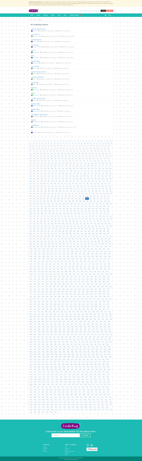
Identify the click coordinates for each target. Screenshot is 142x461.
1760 (35, 341)
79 (93, 145)
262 (70, 165)
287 (78, 168)
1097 (81, 258)
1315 (50, 286)
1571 (99, 316)
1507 (92, 309)
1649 (85, 326)
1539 (55, 314)
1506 (88, 309)
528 (31, 196)
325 (48, 173)
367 (34, 178)
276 (37, 168)
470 (75, 188)
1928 (63, 361)
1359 (63, 291)
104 (90, 148)
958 (106, 241)
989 (53, 246)
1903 (43, 359)
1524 (77, 311)
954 (92, 241)
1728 (74, 336)
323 (41, 173)
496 (85, 191)
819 (92, 226)
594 (102, 201)
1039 (89, 251)
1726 (66, 336)
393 (45, 181)
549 (105, 196)
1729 (78, 336)
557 (51, 198)
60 (36, 145)
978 (96, 243)
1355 (47, 291)
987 (45, 246)
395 (52, 181)
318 (106, 171)
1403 (80, 296)
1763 (47, 341)
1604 (64, 321)
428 (87, 183)
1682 (55, 331)
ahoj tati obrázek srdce (38, 29)
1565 (75, 316)
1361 (71, 291)
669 (50, 211)
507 (41, 193)
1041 (97, 251)
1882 (39, 356)
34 (42, 143)
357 (81, 176)
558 (55, 198)
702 (90, 213)
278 (45, 168)
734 (38, 218)
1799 (107, 344)
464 (52, 188)
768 (73, 221)
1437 (51, 301)
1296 (55, 284)
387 (107, 178)
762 (52, 221)
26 (101, 140)
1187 (105, 268)
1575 (31, 319)
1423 (78, 299)
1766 (59, 341)
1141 (90, 263)
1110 (51, 261)
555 (44, 198)
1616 (31, 324)
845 (104, 228)
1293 (43, 284)
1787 (59, 344)
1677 (35, 331)
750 (94, 218)
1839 (109, 349)
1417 (54, 299)
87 (36, 148)
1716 (111, 334)
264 (77, 165)
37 (51, 143)
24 (95, 140)
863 (89, 231)
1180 (77, 268)
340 (103, 173)
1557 (42, 316)
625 (49, 206)
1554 (31, 316)
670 (53, 211)
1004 (110, 246)
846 (108, 228)
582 (58, 201)
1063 (105, 253)
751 (97, 218)
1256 (55, 279)
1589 (87, 319)
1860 (31, 354)
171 (76, 155)
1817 (101, 346)
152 (93, 153)
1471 (108, 304)
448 (78, 186)
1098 (85, 258)
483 (38, 191)
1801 (35, 346)
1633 (100, 324)
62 (42, 145)
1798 (103, 344)
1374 (43, 294)
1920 (31, 361)
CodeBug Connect (75, 15)
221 (87, 160)
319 (109, 171)
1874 (89, 354)
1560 (54, 316)
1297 (59, 284)
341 (106, 173)
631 (71, 206)
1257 (59, 279)
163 (48, 155)
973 (78, 243)
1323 (82, 286)
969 (64, 243)
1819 (109, 346)
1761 (39, 341)
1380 (66, 294)
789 (67, 223)
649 (56, 208)
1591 (95, 319)
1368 (100, 291)
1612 (97, 321)
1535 (39, 314)
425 (76, 183)
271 (103, 165)
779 (30, 223)
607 (68, 203)
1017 (80, 248)
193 (69, 158)
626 (53, 206)
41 (63, 143)
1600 (47, 321)
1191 (39, 271)
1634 (105, 324)
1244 (88, 276)
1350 (108, 289)
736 (45, 218)
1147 (31, 266)
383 (92, 178)
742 (66, 218)
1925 (51, 361)
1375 (46, 294)
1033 (64, 251)
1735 (102, 336)
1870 (73, 354)
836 (71, 228)
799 (102, 223)
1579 (46, 319)
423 (69, 183)
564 (76, 198)
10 (54, 140)
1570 (95, 316)
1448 (96, 301)
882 (78, 233)
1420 (66, 299)
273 (110, 165)
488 (56, 191)
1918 (103, 359)
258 (55, 165)
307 (67, 171)
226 (105, 160)
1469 (100, 304)
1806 (56, 346)
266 (84, 165)
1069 (48, 256)
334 (81, 173)
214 (63, 160)
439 (45, 186)
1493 (35, 309)
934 (102, 238)
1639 (43, 326)
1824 (47, 349)
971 (71, 243)
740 (59, 218)
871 (38, 233)
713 (48, 216)
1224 (90, 273)
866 (100, 231)
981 (106, 243)
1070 (52, 256)
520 (86, 193)
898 (56, 236)
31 (33, 143)
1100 (93, 258)
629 (64, 206)
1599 (43, 321)
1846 (55, 351)
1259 (67, 279)
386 (103, 178)
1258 (63, 279)
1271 (35, 281)
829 (45, 228)
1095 (72, 258)
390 (34, 181)
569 (94, 198)
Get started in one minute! (94, 10)
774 (94, 221)
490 (64, 191)
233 (49, 163)
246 (96, 163)
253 (37, 165)
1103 (105, 258)
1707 (76, 334)
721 (75, 216)
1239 (67, 276)
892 (34, 236)
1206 (99, 271)
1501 (67, 309)
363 (102, 176)
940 (41, 241)
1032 (60, 251)
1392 (35, 296)
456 (106, 186)
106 (97, 148)
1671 (93, 329)
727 (96, 216)
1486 (87, 306)
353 (66, 176)
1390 (108, 294)
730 (107, 216)
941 (45, 241)
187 (48, 158)
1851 (76, 351)
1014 (68, 248)
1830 (72, 349)
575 (34, 201)
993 (67, 246)
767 (70, 221)
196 (80, 158)
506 (38, 193)
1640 (47, 326)
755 (111, 218)
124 (77, 150)
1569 (91, 316)
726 (93, 216)
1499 (59, 309)
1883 (43, 356)
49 (87, 143)
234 (52, 163)
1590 (91, 319)
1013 (64, 248)
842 (93, 228)
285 (70, 168)
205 (31, 160)
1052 (60, 253)
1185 (97, 268)
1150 (42, 266)
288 (81, 168)
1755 (97, 339)
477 (99, 188)
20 (83, 140)
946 (63, 241)
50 (90, 143)
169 (69, 155)
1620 (47, 324)
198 (86, 158)
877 (59, 233)
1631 (92, 324)
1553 (110, 314)
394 (49, 181)
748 (86, 218)
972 (74, 243)
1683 (60, 331)
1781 (35, 344)
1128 (39, 263)
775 (98, 221)
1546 (83, 314)
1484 (79, 306)
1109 (47, 261)
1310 (31, 286)
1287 (99, 281)
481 (30, 191)
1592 (99, 319)
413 (34, 183)
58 (30, 145)
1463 (75, 304)
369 (42, 178)
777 (105, 221)
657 (85, 208)
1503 (75, 309)
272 (106, 165)
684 (104, 211)
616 (100, 203)
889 (104, 233)
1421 (70, 299)
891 (30, 236)
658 (89, 208)
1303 (84, 284)
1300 (71, 284)
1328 (102, 286)
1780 (31, 344)
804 (38, 226)
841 (90, 228)
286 (74, 168)
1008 (43, 248)
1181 (81, 268)
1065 (31, 256)
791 (74, 223)
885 (89, 233)
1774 (91, 341)
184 (38, 158)
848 (34, 231)
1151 (46, 266)
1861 (35, 354)
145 (68, 153)
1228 (106, 273)
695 (64, 213)
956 (99, 241)
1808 (64, 346)
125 (81, 150)
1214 (50, 273)
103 (87, 148)
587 (77, 201)
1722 (50, 336)
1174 (54, 268)
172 (79, 155)
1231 (35, 276)
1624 (63, 324)
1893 (85, 356)
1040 (93, 251)
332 (74, 173)
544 (87, 196)
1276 (54, 281)
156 (106, 153)
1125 (108, 261)
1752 (86, 339)
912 (107, 236)
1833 (84, 349)
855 (60, 231)
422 (65, 183)
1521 (66, 311)
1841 (35, 351)
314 (92, 171)
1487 (92, 306)
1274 (47, 281)
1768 (67, 341)
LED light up (35, 125)
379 (77, 178)
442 (56, 186)
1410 (109, 296)
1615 (109, 321)
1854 (88, 351)
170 (73, 155)
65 (51, 145)
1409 (104, 296)
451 (88, 186)
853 (52, 231)
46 (78, 143)
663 (108, 208)
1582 (58, 319)
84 (109, 145)
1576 (35, 319)
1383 (79, 294)
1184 (93, 268)
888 (101, 233)
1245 (92, 276)
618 (107, 203)
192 (66, 158)
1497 (51, 309)
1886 (56, 356)
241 (78, 163)
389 (31, 181)
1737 (110, 336)
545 (91, 196)
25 (98, 140)
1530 (101, 311)
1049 (47, 253)
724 (86, 216)
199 (90, 158)
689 (42, 213)
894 (42, 236)
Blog (59, 15)
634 (82, 206)
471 (78, 188)
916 (37, 238)
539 (69, 196)
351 (59, 176)
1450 (104, 301)
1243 (83, 276)
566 (83, 198)
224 (98, 160)
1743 (50, 339)
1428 (98, 299)
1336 (51, 289)
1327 (98, 286)
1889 (69, 356)
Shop (65, 15)
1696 (31, 334)
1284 (87, 281)
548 (101, 196)
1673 (101, 329)
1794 (87, 344)
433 (105, 183)
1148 (35, 266)
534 (52, 196)
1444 (79, 301)
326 (52, 173)
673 (64, 211)
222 (91, 160)
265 (81, 165)
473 (85, 188)
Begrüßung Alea (36, 39)
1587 (79, 319)
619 (111, 203)
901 (67, 236)
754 (107, 218)
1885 (52, 356)
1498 (55, 309)
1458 (55, 304)
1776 (99, 341)
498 (93, 191)
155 (103, 153)
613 (89, 203)
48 (84, 143)
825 (31, 228)
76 (84, 145)
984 (34, 246)
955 (95, 241)
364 (106, 176)
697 (71, 213)
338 (96, 173)
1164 (97, 266)
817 (85, 226)
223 (94, 160)
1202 (82, 271)
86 (33, 148)
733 (34, 218)
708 (31, 216)
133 (109, 150)
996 (78, 246)
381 (84, 178)
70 (67, 145)
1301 (76, 284)
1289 (108, 281)
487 (53, 191)
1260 (71, 279)
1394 (43, 296)
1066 (35, 256)
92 (51, 148)
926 (73, 238)
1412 (35, 299)
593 (98, 201)
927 (77, 238)
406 (93, 181)
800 (106, 223)
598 (34, 203)
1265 (91, 279)
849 (38, 231)
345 (38, 176)
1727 (70, 336)
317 (102, 171)
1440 (63, 301)
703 (93, 213)
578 (44, 201)
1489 (100, 306)
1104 (109, 258)
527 (111, 193)
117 (53, 150)
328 (59, 173)
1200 (74, 271)
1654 (105, 326)
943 (52, 241)
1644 (64, 326)
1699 (43, 334)
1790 (71, 344)
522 (93, 193)
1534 (35, 314)
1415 (46, 299)
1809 (69, 346)
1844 (47, 351)
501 (103, 191)
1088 (43, 258)
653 (71, 208)
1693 (102, 331)
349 (52, 176)
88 (39, 148)
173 (83, 155)
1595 (111, 319)
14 (66, 140)
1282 (79, 281)
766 (66, 221)
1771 (79, 341)
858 (71, 231)
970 (67, 243)
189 (55, 158)
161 (41, 155)
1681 (51, 331)
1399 (63, 296)
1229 (111, 273)
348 (49, 176)
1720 (42, 336)
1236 (55, 276)
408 (100, 181)
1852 (80, 351)
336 (88, 173)
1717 (31, 336)
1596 (31, 321)
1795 (91, 344)
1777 (103, 341)
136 (37, 153)
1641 (52, 326)
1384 (83, 294)
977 (92, 243)
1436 (47, 301)
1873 (85, 354)
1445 (84, 301)
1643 (60, 326)
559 (58, 198)
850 (42, 231)
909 (97, 236)
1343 (79, 289)
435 (30, 186)
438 (41, 186)
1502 (71, 309)
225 (102, 160)
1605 (68, 321)
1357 (55, 291)
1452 (31, 304)
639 (101, 206)
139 (48, 153)
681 (93, 211)
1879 (109, 354)
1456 (47, 304)
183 (34, 158)
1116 (73, 261)
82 (103, 145)
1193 (46, 271)
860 (78, 231)
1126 (31, 263)
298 (34, 171)
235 (56, 163)
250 (110, 163)
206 (34, 160)
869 (31, 233)
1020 (92, 248)
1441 (67, 301)
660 (96, 208)
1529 (97, 311)
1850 (72, 351)
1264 (87, 279)
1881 (35, 356)
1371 (31, 294)
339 (99, 173)
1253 (43, 279)
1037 (80, 251)
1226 (98, 273)
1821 (35, 349)
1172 (46, 268)
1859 (109, 351)
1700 (47, 334)
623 (42, 206)
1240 (71, 276)
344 (34, 176)
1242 (79, 276)
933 (98, 238)
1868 (64, 354)
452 (92, 186)
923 (62, 238)
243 (85, 163)
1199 (70, 271)
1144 (101, 263)
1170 (39, 268)
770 (81, 221)
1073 (64, 256)
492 (71, 191)
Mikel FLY (34, 88)
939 (38, 241)
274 (30, 168)
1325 (90, 286)
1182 (85, 268)
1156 (65, 266)
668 (46, 211)
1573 (107, 316)
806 (46, 226)
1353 (39, 291)
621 (34, 206)
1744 (54, 339)
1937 (100, 361)
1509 (100, 309)
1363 (79, 291)
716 (58, 216)
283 (63, 168)
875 (52, 233)
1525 (81, 311)
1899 (110, 356)
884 (86, 233)
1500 (63, 309)
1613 (101, 321)
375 (63, 178)
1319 (66, 286)
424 (73, 183)
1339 (63, 289)
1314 (46, 286)
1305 (92, 284)
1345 (87, 289)
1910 (72, 359)
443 (59, 186)
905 (82, 236)
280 (52, 168)
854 (56, 231)
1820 (31, 349)
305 (60, 171)
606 (64, 203)
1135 (66, 263)
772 (87, 221)
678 (82, 211)
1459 (59, 304)
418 (51, 183)
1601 (51, 321)
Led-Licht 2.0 (35, 34)
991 (60, 246)
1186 (101, 268)
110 (30, 150)
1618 (39, 324)
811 (64, 226)
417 (48, 183)
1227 (102, 273)
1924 (47, 361)
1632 (96, 324)
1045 (31, 253)
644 (38, 208)
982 (110, 243)
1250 (31, 279)
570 (98, 198)
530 (38, 196)
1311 (35, 286)
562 (69, 198)
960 (31, 243)
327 (56, 173)
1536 (43, 314)
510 (52, 193)
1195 (54, 271)
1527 (89, 311)
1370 (108, 291)
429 (91, 183)
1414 (42, 299)
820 (96, 226)
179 (103, 155)
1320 (70, 286)
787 (59, 223)
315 (95, 171)
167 (62, 155)
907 (89, 236)
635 (86, 206)
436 (34, 186)
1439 (59, 301)
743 (69, 218)
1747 (66, 339)
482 (34, 191)
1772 (83, 341)
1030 (51, 251)
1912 (80, 359)
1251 (35, 279)
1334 (43, 289)
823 (107, 226)
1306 (96, 284)
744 (73, 218)
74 (79, 145)
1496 (47, 309)
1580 (50, 319)
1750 (78, 339)
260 (62, 165)
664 (31, 211)
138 (44, 153)
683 (101, 211)
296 (110, 168)
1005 (31, 248)
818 (89, 226)
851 (45, 231)
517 (76, 193)
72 (73, 145)
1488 (96, 306)
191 (62, 158)
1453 (35, 304)
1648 (80, 326)
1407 (96, 296)
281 (55, 168)
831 (53, 228)
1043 (105, 251)
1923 (43, 361)
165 (55, 155)
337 (92, 173)
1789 (67, 344)
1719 (38, 336)
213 (59, 160)
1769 (71, 341)
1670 (89, 329)
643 (34, 208)
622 (38, 206)
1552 (106, 314)
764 (59, 221)
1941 (35, 364)
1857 (100, 351)
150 (86, 153)
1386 (91, 294)
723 (82, 216)
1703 (60, 334)
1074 (68, 256)
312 (85, 171)
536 (59, 196)
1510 (104, 309)
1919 (107, 359)
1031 (56, 251)
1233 (43, 276)
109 (108, 148)
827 (38, 228)
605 (60, 203)
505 (34, 193)
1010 (52, 248)
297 (30, 171)
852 (49, 231)
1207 (103, 271)
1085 (31, 258)
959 (109, 241)
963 (42, 243)
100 (76, 148)
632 (75, 206)
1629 (84, 324)
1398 (59, 296)
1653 (101, 326)
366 (31, 178)
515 (69, 193)
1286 (95, 281)
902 (71, 236)
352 (63, 176)
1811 (77, 346)
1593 (103, 319)
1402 (75, 296)
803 (34, 226)
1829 (68, 349)
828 (42, 228)
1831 (76, 349)
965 (49, 243)
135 (34, 153)
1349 (104, 289)
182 (30, 158)
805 (42, 226)
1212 (43, 273)
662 (104, 208)
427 (84, 183)
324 (45, 173)
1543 (71, 314)
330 (67, 173)
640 (104, 206)
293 (99, 168)
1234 (47, 276)
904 (78, 236)
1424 (82, 299)
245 (92, 163)
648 (53, 208)
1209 (31, 273)
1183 (89, 268)
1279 (67, 281)
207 (38, 160)
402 (78, 181)
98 (70, 148)
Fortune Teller (35, 104)
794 (84, 223)
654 (75, 208)
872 (41, 233)
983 (31, 246)
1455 (43, 304)
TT (32, 130)
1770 (75, 341)
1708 (80, 334)
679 (86, 211)
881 (74, 233)
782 (41, 223)
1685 (68, 331)
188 (52, 158)
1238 (63, 276)
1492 (31, 309)
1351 (31, 291)
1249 (108, 276)
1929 (67, 361)
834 (64, 228)
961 (34, 243)
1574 (110, 316)
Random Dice (35, 109)
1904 (47, 359)
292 (96, 168)
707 (108, 213)
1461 (67, 304)
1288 (104, 281)
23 (92, 140)
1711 (92, 334)
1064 (109, 253)
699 (79, 213)
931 (91, 238)
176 (93, 155)
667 (42, 211)
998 (85, 246)
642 (31, 208)
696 (68, 213)
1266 (95, 279)
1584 (67, 319)
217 (73, 160)
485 (45, 191)
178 (100, 155)
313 (88, 171)
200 (94, 158)
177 (96, 155)
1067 (39, 256)
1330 (110, 286)
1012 (60, 248)
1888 (64, 356)
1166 (105, 266)
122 (70, 150)
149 (82, 153)
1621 (51, 324)
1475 (43, 306)
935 (105, 238)
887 (97, 233)
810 (61, 226)
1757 (105, 339)
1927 (59, 361)
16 (71, 140)
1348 (100, 289)
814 (75, 226)
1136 (70, 263)
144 (65, 153)
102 (83, 148)
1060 (92, 253)
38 (54, 143)
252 (34, 165)
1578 (42, 319)
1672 (97, 329)
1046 (35, 253)
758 (37, 221)
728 (100, 216)
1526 (85, 311)
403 (81, 181)
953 (88, 241)
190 (59, 158)
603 (53, 203)
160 (37, 155)
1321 (74, 286)
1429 (102, 299)
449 (81, 186)
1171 (43, 268)
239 (70, 163)
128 (91, 150)
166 (59, 155)
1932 (79, 361)
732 (30, 218)
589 (84, 201)
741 (62, 218)
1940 (31, 364)
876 (56, 233)
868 (108, 231)
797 (95, 223)
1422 (74, 299)
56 (108, 143)
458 (31, 188)
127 (88, 150)
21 (86, 140)
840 (86, 228)
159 (34, 155)
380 (81, 178)
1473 (35, 306)
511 (55, 193)
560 (62, 198)
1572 (103, 316)
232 (45, 163)
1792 (79, 344)
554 (41, 198)
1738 (31, 339)
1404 (84, 296)
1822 (39, 349)
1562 (62, 316)
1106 (35, 261)
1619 (43, 324)
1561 (58, 316)
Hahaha (33, 120)
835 (67, 228)
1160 (81, 266)
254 (41, 165)
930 (88, 238)
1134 (62, 263)
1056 (76, 253)
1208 (107, 271)
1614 (105, 321)
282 (59, 168)
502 (107, 191)
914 (30, 238)
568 (91, 198)
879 (67, 233)
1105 (31, 261)
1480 (63, 306)
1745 (58, 339)
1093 (64, 258)
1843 (43, 351)
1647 (76, 326)
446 (70, 186)
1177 (65, 268)
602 (49, 203)
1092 (60, 258)
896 (49, 236)
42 (66, 143)
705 (101, 213)
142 (58, 153)
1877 (101, 354)
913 (111, 236)
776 (101, 221)
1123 (100, 261)
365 (110, 176)
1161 (85, 266)
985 (38, 246)
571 (101, 198)
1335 (47, 289)
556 (48, 198)
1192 (42, 271)
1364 (83, 291)
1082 (101, 256)
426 (80, 183)
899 (60, 236)
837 (75, 228)
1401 (71, 296)
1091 (56, 258)
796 (91, 223)
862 (85, 231)
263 (73, 165)
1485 (83, 306)
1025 (31, 251)
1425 (86, 299)
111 (33, 150)
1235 (51, 276)
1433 (35, 301)
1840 (31, 351)
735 (41, 218)
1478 (55, 306)
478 (103, 188)
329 (63, 173)
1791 (75, 344)
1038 (84, 251)
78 (90, 145)
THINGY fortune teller (38, 98)
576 (37, 201)
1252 (39, 279)
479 (106, 188)
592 (94, 201)
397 (59, 181)
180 (107, 155)
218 (77, 160)
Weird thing (35, 45)
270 (99, 165)
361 (95, 176)
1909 (68, 359)
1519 (58, 311)
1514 (38, 311)
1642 (56, 326)
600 (41, 203)
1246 (96, 276)
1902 (39, 359)
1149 (39, 266)
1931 (75, 361)
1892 (81, 356)
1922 (39, 361)
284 (67, 168)
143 (62, 153)
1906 (55, 359)
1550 (99, 314)
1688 (81, 331)
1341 (71, 289)
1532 (109, 311)
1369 (104, 291)
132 (105, 150)
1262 (79, 279)
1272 (39, 281)
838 (79, 228)
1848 (64, 351)
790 (70, 223)
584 (66, 201)
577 (41, 201)
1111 (54, 261)
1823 (43, 349)
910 (100, 236)
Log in (103, 10)
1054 (68, 253)
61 (39, 145)
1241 (75, 276)
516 (72, 193)
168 (66, 155)
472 (82, 188)
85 (30, 148)
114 (43, 150)
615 (96, 203)
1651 (93, 326)
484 (42, 191)
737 (48, 218)
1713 (99, 334)
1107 (39, 261)
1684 (64, 331)
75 (81, 145)
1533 (31, 314)
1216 (58, 273)
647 (49, 208)
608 (71, 203)
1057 (80, 253)
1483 (75, 306)
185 (41, 158)
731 (111, 216)
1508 (96, 309)
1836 (97, 349)
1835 (93, 349)
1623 (59, 324)
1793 (83, 344)
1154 (58, 266)
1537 (47, 314)
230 (38, 163)
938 (34, 241)
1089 (48, 258)
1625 (67, 324)
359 (88, 176)
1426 (90, 299)
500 (100, 191)
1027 (39, 251)
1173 (50, 268)
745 (76, 218)
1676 (31, 331)
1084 (109, 256)
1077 (80, 256)
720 (72, 216)
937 (30, 241)
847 (31, 231)
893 (38, 236)
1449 (100, 301)
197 (83, 158)
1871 (77, 354)
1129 (43, 263)
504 (31, 193)
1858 (104, 351)
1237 (59, 276)
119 (60, 150)
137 (41, 153)
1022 (100, 248)
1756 (101, 339)
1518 (54, 311)
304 (56, 171)
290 (89, 168)
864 (93, 231)
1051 (56, 253)
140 (51, 153)
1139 (82, 263)
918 (44, 238)
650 (60, 208)
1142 (93, 263)
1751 (82, 339)
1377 (54, 294)
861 (82, 231)
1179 (73, 268)
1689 (85, 331)
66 (55, 145)
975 (85, 243)
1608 (80, 321)
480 (110, 188)
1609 (85, 321)
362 (99, 176)
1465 (83, 304)
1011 (56, 248)
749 (90, 218)
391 (38, 181)
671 (57, 211)
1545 (79, 314)
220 (84, 160)
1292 (39, 284)
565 (80, 198)
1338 (59, 289)
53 (99, 143)
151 (89, 153)
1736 (106, 336)
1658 (39, 329)
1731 (86, 336)
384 (96, 178)
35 (45, 143)
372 (52, 178)
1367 (95, 291)
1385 (87, 294)
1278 (62, 281)
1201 (78, 271)
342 (110, 173)
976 (88, 243)
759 (41, 221)
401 (74, 181)
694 (60, 213)
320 (31, 173)
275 (34, 168)
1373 (39, 294)
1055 (72, 253)
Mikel (33, 93)
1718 (35, 336)
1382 (75, 294)
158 (30, 155)
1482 (71, 306)
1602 (55, 321)
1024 (108, 248)
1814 (89, 346)
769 (77, 221)
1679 (43, 331)
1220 (74, 273)
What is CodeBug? (83, 10)
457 (109, 186)
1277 (59, 281)
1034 (68, 251)
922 (59, 238)
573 (108, 198)
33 (39, 143)
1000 (93, 246)
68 (61, 145)
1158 (73, 266)
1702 (55, 334)
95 (60, 148)
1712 (96, 334)
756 (30, 221)
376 (66, 178)
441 (52, 186)
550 (108, 196)
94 (58, 148)
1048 (43, 253)
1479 (59, 306)
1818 (105, 346)
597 (30, 203)
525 (104, 193)
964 (45, 243)
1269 (108, 279)
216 (70, 160)
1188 (109, 268)
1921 (35, 361)
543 (84, 196)
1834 (89, 349)
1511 (108, 309)
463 (49, 188)
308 (71, 171)
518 (79, 193)
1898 (106, 356)
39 (57, 143)
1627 (76, 324)
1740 (39, 339)
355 (73, 176)
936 (109, 238)
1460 (63, 304)
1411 (31, 299)
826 (34, 228)
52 (96, 143)
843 (97, 228)
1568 (87, 316)
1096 (77, 258)
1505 (84, 309)
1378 (58, 294)
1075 (72, 256)
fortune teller (35, 61)
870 (34, 233)
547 (98, 196)
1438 (55, 301)
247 (99, 163)
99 (73, 148)
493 (74, 191)
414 (37, 183)
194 (73, 158)
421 (62, 183)
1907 (60, 359)
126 (84, 150)
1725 (62, 336)
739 (55, 218)
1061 (96, 253)
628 (60, 206)
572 (105, 198)
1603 (59, 321)
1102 (101, 258)
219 (80, 160)
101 (80, 148)
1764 (51, 341)
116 (50, 150)
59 (33, 145)
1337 (55, 289)
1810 (73, 346)
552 (34, 198)
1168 (31, 268)
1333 (39, 289)
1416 (50, 299)
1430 (106, 299)
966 (53, 243)
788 (63, 223)
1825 (51, 349)
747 (83, 218)
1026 (35, 251)
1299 (67, 284)
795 (88, 223)
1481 (67, 306)
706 (104, 213)
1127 (35, 263)
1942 (39, 364)
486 (49, 191)
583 (62, 201)
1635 (109, 324)
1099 (89, 258)
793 (81, 223)
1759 (31, 341)
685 (108, 211)
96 (64, 148)
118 (57, 150)
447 (74, 186)
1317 (58, 286)
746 (80, 218)
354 (70, 176)
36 (48, 143)
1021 (96, 248)
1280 (71, 281)
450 (85, 186)
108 (105, 148)
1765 (55, 341)
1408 (100, 296)
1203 (86, 271)
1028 (43, 251)
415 (41, 183)
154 (99, 153)
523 (97, 193)
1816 (97, 346)
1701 (52, 334)
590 (87, 201)
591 (91, 201)
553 (37, 198)
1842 (39, 351)
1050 (51, 253)
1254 (47, 279)
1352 (35, 291)
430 (95, 183)
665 (34, 211)
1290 (31, 284)
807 (49, 226)
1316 (54, 286)
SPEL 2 (33, 50)
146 (72, 153)
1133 (58, 263)
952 (84, 241)
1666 (72, 329)
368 (38, 178)
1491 (108, 306)
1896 (98, 356)
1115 (69, 261)
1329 (106, 286)
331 (70, 173)
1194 (50, 271)
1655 (109, 326)
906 (86, 236)
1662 (55, 329)
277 (41, 168)
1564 (70, 316)
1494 (39, 309)
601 (45, 203)
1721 (46, 336)
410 (107, 181)
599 (38, 203)
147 (75, 153)
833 (60, 228)
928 (80, 238)
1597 (35, 321)
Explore (45, 15)
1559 (50, 316)
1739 (35, 339)
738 (52, 218)
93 (54, 148)
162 (44, 155)
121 (67, 150)
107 (101, 148)
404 (85, 181)
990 (56, 246)
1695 (110, 331)
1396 (51, 296)
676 (75, 211)
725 (89, 216)
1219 (70, 273)
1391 (31, 296)
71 (70, 145)
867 (104, 231)
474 (89, 188)
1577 (39, 319)
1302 (80, 284)
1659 (43, 329)
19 (80, 140)
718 (65, 216)
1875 (93, 354)
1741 (43, 339)
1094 (68, 258)
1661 (51, 329)
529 (34, 196)
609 (75, 203)
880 (71, 233)
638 (97, 206)
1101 (97, 258)
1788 (63, 344)
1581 (54, 319)
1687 (77, 331)
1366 (91, 291)
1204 (90, 271)
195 (76, 158)
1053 (64, 253)
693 (57, 213)
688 (38, 213)
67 (58, 145)
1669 (85, 329)
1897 (102, 356)
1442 (71, 301)
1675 (109, 329)
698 (75, 213)
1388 (99, 294)
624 (45, 206)
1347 (96, 289)
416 (44, 183)
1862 (39, 354)
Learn (52, 15)
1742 (47, 339)
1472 (31, 306)
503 (111, 191)
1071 (56, 256)
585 (69, 201)
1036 (76, 251)
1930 (71, 361)
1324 (86, 286)
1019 (88, 248)
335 (85, 173)
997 (82, 246)
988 (49, 246)
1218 (66, 273)
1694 (106, 331)
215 (66, 160)
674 (67, 211)
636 (90, 206)
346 (41, 176)
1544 (75, 314)
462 (45, 188)
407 (96, 181)
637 (93, 206)
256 (48, 165)
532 (45, 196)
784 (48, 223)
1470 (104, 304)
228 (31, 163)
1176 (62, 268)
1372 (35, 294)
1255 (51, 279)
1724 (58, 336)
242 (81, 163)
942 (49, 241)
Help (109, 15)
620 (31, 206)
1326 (94, 286)
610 (79, 203)
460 (38, 188)
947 (67, 241)
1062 (100, 253)
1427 (94, 299)
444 (63, 186)
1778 (106, 341)
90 (46, 148)
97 (67, 148)
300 (42, 171)
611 (82, 203)
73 (76, 145)
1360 (67, 291)
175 (89, 155)
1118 (81, 261)
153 (96, 153)
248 (103, 163)
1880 (31, 356)
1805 (52, 346)
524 (100, 193)
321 (34, 173)
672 (60, 211)
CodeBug (34, 10)
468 (67, 188)
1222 (82, 273)
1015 (72, 248)
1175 (58, 268)
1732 (90, 336)
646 (45, 208)
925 (69, 238)
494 (78, 191)
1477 (51, 306)
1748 (70, 339)
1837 (101, 349)
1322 (78, 286)
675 (71, 211)
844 (101, 228)
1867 (60, 354)
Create (38, 15)
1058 (84, 253)
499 (96, 191)
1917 (99, 359)
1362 (75, 291)
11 (57, 140)
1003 (105, 246)
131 (102, 150)
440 (49, 186)
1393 (39, 296)
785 (52, 223)
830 (49, 228)
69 (64, 145)
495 (82, 191)
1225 (94, 273)
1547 (87, 314)
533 (48, 196)
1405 (88, 296)
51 (93, 143)
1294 (47, 284)
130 (98, 150)
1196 (58, 271)
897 (53, 236)
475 (92, 188)
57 (111, 143)
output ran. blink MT (37, 77)
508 (45, 193)
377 (70, 178)
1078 (84, 256)
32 (36, 143)
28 (107, 140)
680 (89, 211)
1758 (109, 339)
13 (63, 140)
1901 (35, 359)
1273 (43, 281)
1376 (50, 294)
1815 (93, 346)
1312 (38, 286)
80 (96, 145)
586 (73, 201)
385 (99, 178)
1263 (83, 279)
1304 (88, 284)
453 (95, 186)
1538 (51, 314)
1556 (38, 316)
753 (104, 218)
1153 (54, 266)
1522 (69, 311)
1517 (50, 311)
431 (98, 183)
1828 (64, 349)
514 (66, 193)
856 (63, 231)
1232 (39, 276)
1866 (56, 354)
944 (56, 241)
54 (102, 143)
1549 (95, 314)
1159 (77, 266)
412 (30, 183)
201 (97, 158)
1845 (51, 351)
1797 (99, 344)
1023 (104, 248)
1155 (62, 266)
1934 (88, 361)
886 (93, 233)
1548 (90, 314)
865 (97, 231)
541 (77, 196)
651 (64, 208)
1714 (103, 334)
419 (55, 183)
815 (78, 226)
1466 (87, 304)
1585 (71, 319)
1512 (31, 311)
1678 (39, 331)
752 (100, 218)
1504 (79, 309)
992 (64, 246)
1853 (84, 351)
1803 (43, 346)
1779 (110, 341)
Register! (109, 10)
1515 (42, 311)
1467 (92, 304)
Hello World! (35, 66)
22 (89, 140)
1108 (43, 261)
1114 (66, 261)
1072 (60, 256)
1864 (48, 354)
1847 (60, 351)
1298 (63, 284)
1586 (75, 319)
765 (62, 221)
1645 (68, 326)
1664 (64, 329)
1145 (105, 263)
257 (52, 165)
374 (59, 178)
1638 (39, 326)
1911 (76, 359)
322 (38, 173)
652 (67, 208)
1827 (60, 349)
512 (59, 193)
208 (42, 160)
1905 (51, 359)
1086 (35, 258)
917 (41, 238)
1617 (35, 324)
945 (59, 241)
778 (108, 221)
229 (34, 163)
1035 (72, 251)
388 (110, 178)
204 (108, 158)
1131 (50, 263)
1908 (64, 359)
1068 (43, 256)
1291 (35, 284)
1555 (35, 316)
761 (48, 221)
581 (55, 201)
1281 (75, 281)
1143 (97, 263)
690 (46, 213)
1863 (43, 354)
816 (82, 226)
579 (48, 201)
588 (80, 201)
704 (97, 213)
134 (30, 153)
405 (89, 181)
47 (81, 143)
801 (109, 223)
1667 (77, 329)
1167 (109, 266)
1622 (55, 324)
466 (60, 188)
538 (66, 196)
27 (104, 140)
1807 (60, 346)
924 (66, 238)
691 (49, 213)
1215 (54, 273)
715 (54, 216)
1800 (31, 346)
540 (73, 196)
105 (94, 148)
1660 (47, 329)
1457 (51, 304)
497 (89, 191)
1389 (104, 294)
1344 (83, 289)
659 (93, 208)
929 (84, 238)
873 (45, 233)
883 (82, 233)
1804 (48, 346)
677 (78, 211)
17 (74, 140)
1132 (54, 263)
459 (34, 188)
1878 (105, 354)
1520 (61, 311)
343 (31, 176)
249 (107, 163)
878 (63, 233)
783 (45, 223)
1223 (86, 273)
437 (38, 186)
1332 (35, 289)
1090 (52, 258)
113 (40, 150)
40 (60, 143)
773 (91, 221)
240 (74, 163)
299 (38, 171)
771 (84, 221)
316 (99, 171)
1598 (39, 321)
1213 (47, 273)
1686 (72, 331)
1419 (62, 299)
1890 (73, 356)
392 (41, 181)
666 (38, 211)
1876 (97, 354)
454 (99, 186)
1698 (39, 334)
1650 (89, 326)
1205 (94, 271)
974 (81, 243)
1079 (88, 256)
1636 (31, 326)
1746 (62, 339)
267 (88, 165)
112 (37, 150)
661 (100, 208)
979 (99, 243)
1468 (96, 304)
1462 (71, 304)
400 (71, 181)
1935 (92, 361)
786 (56, 223)
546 (94, 196)
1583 (62, 319)
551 (30, 198)
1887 (60, 356)
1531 (105, 311)
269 (96, 165)
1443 (75, 301)
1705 (68, 334)
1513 (35, 311)
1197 (62, 271)
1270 (31, 281)
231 (41, 163)
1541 (63, 314)
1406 (92, 296)
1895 (93, 356)
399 (67, 181)
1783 (43, 344)
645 (42, 208)
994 (71, 246)
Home (31, 15)
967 (56, 243)
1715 (107, 334)
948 (70, 241)
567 (87, 198)
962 (38, 243)
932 (95, 238)
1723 (54, 336)
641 (108, 206)
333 (77, 173)
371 (49, 178)
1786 (55, 344)
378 (74, 178)
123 (74, 150)
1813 (85, 346)
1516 (46, 311)
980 (103, 243)
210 (49, 160)
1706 (72, 334)
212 (56, 160)
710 (38, 216)
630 (68, 206)
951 (81, 241)
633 (79, 206)
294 (103, 168)
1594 (107, 319)
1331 (31, 289)
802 (31, 226)
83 (106, 145)
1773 (87, 341)
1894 (89, 356)
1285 (91, 281)
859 (74, 231)
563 (72, 198)
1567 (83, 316)
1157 (69, 266)
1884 (48, 356)
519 (83, 193)
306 (64, 171)
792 (77, 223)
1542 (67, 314)
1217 (62, 273)
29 (110, 140)
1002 (101, 246)
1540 (59, 314)
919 (48, 238)
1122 (96, 261)
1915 (92, 359)
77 (87, 145)
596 (109, 201)
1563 (66, 316)
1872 (81, 354)
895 (45, 236)
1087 (39, 258)
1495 (43, 309)
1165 (101, 266)
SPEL (33, 56)
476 (96, 188)
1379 (62, 294)
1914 (88, 359)
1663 (60, 329)
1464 (79, 304)
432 (102, 183)
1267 (100, 279)
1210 (35, 273)
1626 (71, 324)
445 (67, 186)
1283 (83, 281)
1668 (81, 329)
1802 (39, 346)
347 (45, 176)
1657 (35, 329)
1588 (83, 319)
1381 (71, 294)
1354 (43, 291)
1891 (77, 356)
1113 (62, 261)
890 (108, 233)
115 (47, 150)
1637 (35, 326)
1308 (104, 284)
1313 (42, 286)
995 (74, 246)
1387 (95, 294)
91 (48, 148)
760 (45, 221)
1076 (76, 256)
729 (104, 216)
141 (55, 153)
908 (93, 236)
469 (71, 188)
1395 (47, 296)
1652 (97, 326)
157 (109, 153)
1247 (100, 276)
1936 (96, 361)
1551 (102, 314)
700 (83, 213)
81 (99, 145)
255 (44, 165)
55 (105, 143)
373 (56, 178)
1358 (58, 291)
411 (111, 181)
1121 (92, 261)
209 (45, 160)
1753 (90, 339)
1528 (93, 311)
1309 (109, 284)
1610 (89, 321)
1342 (75, 289)
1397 (55, 296)
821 (100, 226)
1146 (109, 263)
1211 (39, 273)
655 (78, 208)
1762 (43, 341)
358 (84, 176)
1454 (39, 304)
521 (90, 193)
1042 (101, 251)
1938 (104, 361)
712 (44, 216)
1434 (39, 301)
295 (107, 168)
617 (103, 203)
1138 (78, 263)
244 (88, 163)
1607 (76, 321)
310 (78, 171)
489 (60, 191)
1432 (31, 301)
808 (53, 226)
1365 (87, 291)
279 (48, 168)
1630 (88, 324)
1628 (80, 324)
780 (34, 223)
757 (34, 221)
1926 (55, 361)
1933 (83, 361)
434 (109, 183)
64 (48, 145)
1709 (84, 334)
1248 (104, 276)
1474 (39, 306)
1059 (88, 253)
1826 (55, 349)
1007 (39, 248)
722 (79, 216)
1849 (68, 351)
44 (72, 143)
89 (42, 148)
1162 (89, 266)
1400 (67, 296)
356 (77, 176)
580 (51, 201)
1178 (69, 268)
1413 (38, 299)
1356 (50, 291)
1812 (81, 346)
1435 (43, 301)
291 (92, 168)
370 (45, 178)
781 (38, 223)
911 (104, 236)
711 (41, 216)
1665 (68, 329)
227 (109, 160)
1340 (67, 289)
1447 (92, 301)
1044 (109, 251)
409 (104, 181)
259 (59, 165)
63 (45, 145)
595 (105, 201)
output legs (34, 82)
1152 (50, 266)
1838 (105, 349)
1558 (46, 316)
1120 (88, 261)
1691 (93, 331)
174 (86, 155)
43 (69, 143)
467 (63, 188)
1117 (77, 261)
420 (58, 183)
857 (67, 231)
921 (55, 238)
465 (56, 188)
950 (78, 241)
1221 (78, 273)
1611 (93, 321)
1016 (76, 248)
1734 (98, 336)
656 (82, 208)
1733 (94, 336)
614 (93, 203)
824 (111, 226)
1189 (31, 271)
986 (42, 246)
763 (55, 221)
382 (88, 178)
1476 (47, 306)
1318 (62, 286)
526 (107, 193)
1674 (105, 329)
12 (60, 140)
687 (34, 213)
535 (55, 196)
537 (62, 196)
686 (31, 213)
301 (45, 171)
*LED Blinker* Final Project (39, 114)
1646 (72, 326)
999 (89, 246)
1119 (84, 261)
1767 (63, 341)
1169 (35, 268)
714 (51, 216)
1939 (108, 361)
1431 (111, 299)
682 (97, 211)
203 (105, 158)
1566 (79, 316)
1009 (48, 248)
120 (64, 150)
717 (61, 216)
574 (30, 201)
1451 (108, 301)
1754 (94, 339)
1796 (95, 344)
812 (68, 226)
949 (74, 241)
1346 (91, 289)
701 (86, 213)
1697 (35, 334)
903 (75, 236)
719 (68, 216)
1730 (82, 336)
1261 (75, 279)
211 (52, 160)
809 (57, 226)
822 (104, 226)
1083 (105, 256)
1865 (52, 354)
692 (53, 213)
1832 (80, 349)
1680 (47, 331)
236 (59, 163)
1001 (97, 246)
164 (51, 155)
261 (66, 165)
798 (98, 223)
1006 (35, 248)
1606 (72, 321)
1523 (73, 311)
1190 (35, 271)
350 (56, 176)
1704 (64, 334)
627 (56, 206)
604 (56, 203)
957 (102, 241)
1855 (92, 351)
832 (56, 228)
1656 (31, 329)
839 (82, 228)
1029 (47, 251)
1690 (89, 331)
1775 (95, 341)
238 (67, 163)
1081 (97, 256)
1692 (97, 331)
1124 (104, 261)
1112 (58, 261)
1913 (84, 359)
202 (101, 158)
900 (64, 236)
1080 (92, 256)
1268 (104, 279)
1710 (88, 334)
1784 (47, 344)
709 (34, 216)
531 (41, 196)
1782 (39, 344)
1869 (69, 354)
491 (67, 191)
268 (92, 165)
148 (79, 153)
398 (63, 181)
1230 (31, 276)
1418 (58, 299)
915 (34, 238)
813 (71, 226)
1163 (93, 266)
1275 (51, 281)
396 (56, 181)
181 (110, 155)
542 (80, 196)
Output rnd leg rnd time (38, 72)
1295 (51, 284)
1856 (96, 351)
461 (41, 188)
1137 (74, 263)
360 (91, 176)
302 (49, 171)
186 (45, 158)
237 (63, 163)
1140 (86, 263)
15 (68, 140)
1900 (31, 359)
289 (85, 168)
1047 (39, 253)
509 (49, 193)
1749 (74, 339)
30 (30, 143)
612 (86, 203)
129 (95, 150)
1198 (66, 271)
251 (30, 165)
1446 (88, 301)
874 (49, 233)
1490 (104, 306)
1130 (46, 263)
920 (51, 238)
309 (75, 171)
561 (65, 198)
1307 (100, 284)
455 (102, 186)
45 (75, 143)
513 (62, 193)
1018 (84, 248)
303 (52, 171)
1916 (95, 359)
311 (82, 171)
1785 (51, 344)
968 (60, 243)
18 (77, 140)
